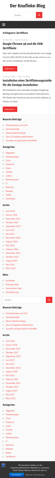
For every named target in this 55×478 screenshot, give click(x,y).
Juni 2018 (10, 211)
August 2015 (11, 260)
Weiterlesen (9, 68)
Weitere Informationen (35, 475)
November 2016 (13, 237)
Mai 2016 (10, 245)
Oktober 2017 (12, 222)
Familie (9, 172)
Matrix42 (10, 187)
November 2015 (13, 253)
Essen (8, 168)
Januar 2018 (11, 214)
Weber (8, 194)
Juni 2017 (10, 230)
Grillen (9, 175)
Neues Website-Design (16, 133)
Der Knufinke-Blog (27, 5)
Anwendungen (12, 156)
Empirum (10, 164)
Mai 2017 (10, 234)
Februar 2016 (12, 249)
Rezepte (9, 191)
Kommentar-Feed (14, 288)
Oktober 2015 (12, 256)
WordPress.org (12, 292)
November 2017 (13, 218)
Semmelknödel (12, 129)
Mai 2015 (10, 264)
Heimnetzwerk (12, 179)
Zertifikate (10, 198)
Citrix (8, 160)
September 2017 (13, 226)
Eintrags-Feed (12, 284)
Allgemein (10, 152)
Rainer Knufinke (21, 40)
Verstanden (16, 475)
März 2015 (10, 268)
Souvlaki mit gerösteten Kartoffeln (21, 140)
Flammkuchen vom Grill (16, 125)
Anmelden (10, 280)
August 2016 (12, 241)
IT (6, 183)
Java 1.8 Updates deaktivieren (19, 136)
